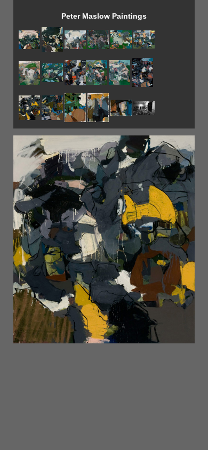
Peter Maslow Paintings (104, 16)
